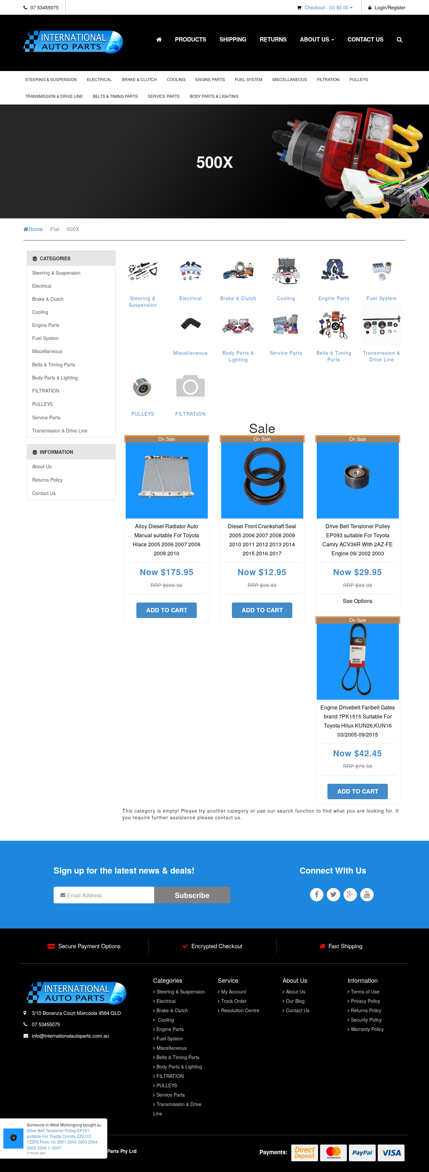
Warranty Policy (367, 1029)
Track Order (234, 1000)
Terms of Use (365, 991)
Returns (273, 39)
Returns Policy (47, 479)
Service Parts (164, 96)
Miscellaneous (289, 79)
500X (73, 229)
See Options (357, 601)
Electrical (99, 79)
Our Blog (295, 1000)
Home (35, 229)
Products (190, 39)
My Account (233, 991)
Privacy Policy (365, 1000)
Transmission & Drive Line (54, 96)
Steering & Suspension (51, 79)
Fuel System (248, 79)
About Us (315, 39)
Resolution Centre (240, 1010)
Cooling (176, 79)
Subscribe (192, 895)
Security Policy (366, 1019)
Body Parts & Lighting (214, 96)
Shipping (233, 39)
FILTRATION (328, 79)
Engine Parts (210, 79)
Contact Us (365, 39)
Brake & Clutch (139, 79)
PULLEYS (359, 79)
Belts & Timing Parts (115, 96)
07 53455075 (44, 7)
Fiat (54, 229)
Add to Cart (166, 610)
